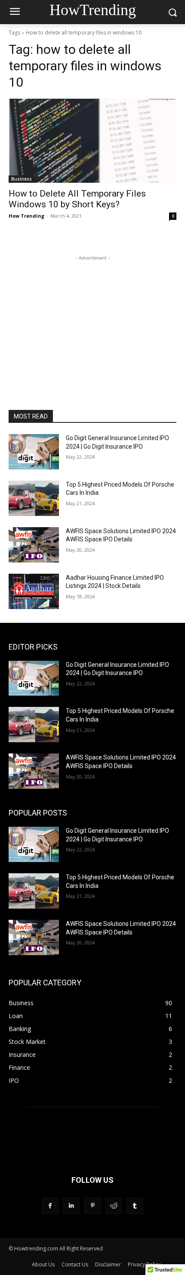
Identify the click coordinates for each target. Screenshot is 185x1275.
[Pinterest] (92, 1205)
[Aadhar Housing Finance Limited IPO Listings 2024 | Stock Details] (34, 591)
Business (21, 179)
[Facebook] (50, 1205)
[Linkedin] (71, 1205)
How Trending (26, 215)
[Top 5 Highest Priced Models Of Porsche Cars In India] (34, 498)
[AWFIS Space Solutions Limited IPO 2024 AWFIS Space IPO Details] (34, 544)
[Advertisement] (92, 316)
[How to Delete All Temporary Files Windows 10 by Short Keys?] (92, 141)
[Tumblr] (134, 1205)
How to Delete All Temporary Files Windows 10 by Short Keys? (77, 198)
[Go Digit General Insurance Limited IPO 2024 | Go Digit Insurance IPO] (34, 451)
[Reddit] (113, 1205)
